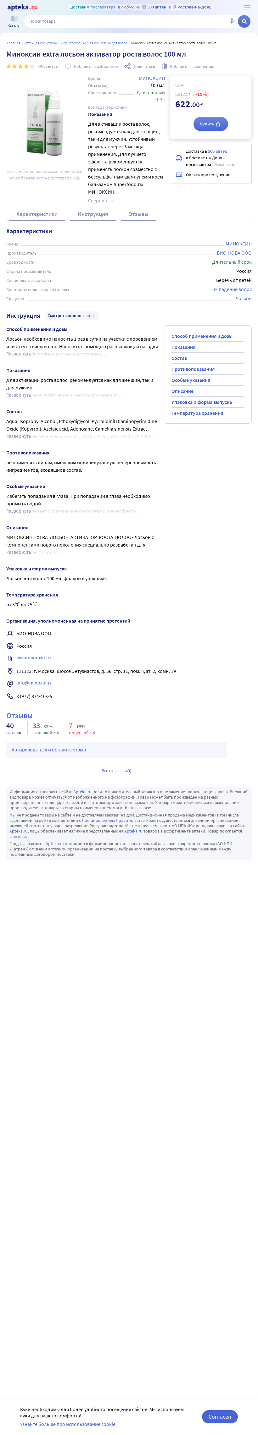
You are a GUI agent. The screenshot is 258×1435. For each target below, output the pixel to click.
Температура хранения (197, 413)
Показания (183, 347)
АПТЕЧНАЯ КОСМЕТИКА (40, 43)
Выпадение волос (232, 289)
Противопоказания (193, 369)
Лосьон (243, 298)
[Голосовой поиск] (232, 21)
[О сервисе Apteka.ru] (247, 7)
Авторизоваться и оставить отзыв (49, 749)
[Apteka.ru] (22, 7)
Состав (179, 358)
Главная (13, 43)
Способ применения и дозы (202, 336)
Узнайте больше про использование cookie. (68, 1424)
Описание (182, 391)
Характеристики (37, 213)
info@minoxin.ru (34, 682)
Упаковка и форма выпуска (201, 402)
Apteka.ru (82, 791)
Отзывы (138, 213)
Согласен (220, 1416)
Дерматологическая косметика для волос (94, 43)
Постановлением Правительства (113, 820)
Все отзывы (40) (116, 770)
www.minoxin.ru (33, 657)
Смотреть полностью (69, 315)
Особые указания (190, 380)
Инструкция (93, 213)
